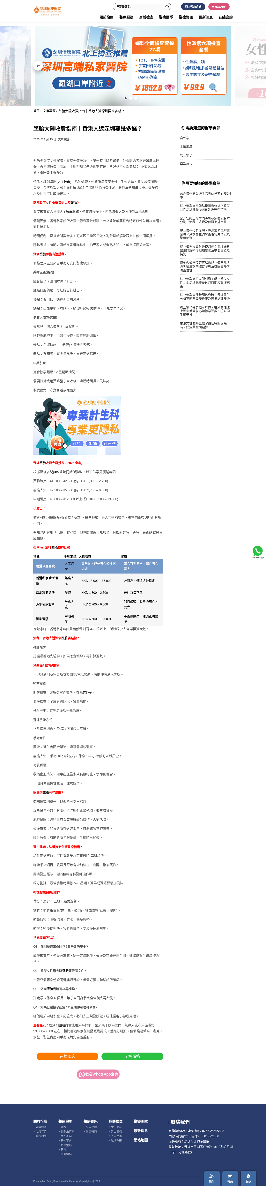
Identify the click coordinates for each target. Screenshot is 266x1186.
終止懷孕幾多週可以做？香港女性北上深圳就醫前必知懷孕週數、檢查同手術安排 (205, 311)
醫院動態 (41, 1135)
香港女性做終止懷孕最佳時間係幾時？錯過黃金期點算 (203, 325)
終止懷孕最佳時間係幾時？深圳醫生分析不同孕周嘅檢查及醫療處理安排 (205, 296)
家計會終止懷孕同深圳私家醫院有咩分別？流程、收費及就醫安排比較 (205, 220)
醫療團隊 (166, 17)
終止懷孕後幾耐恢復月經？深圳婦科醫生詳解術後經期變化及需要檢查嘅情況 (205, 250)
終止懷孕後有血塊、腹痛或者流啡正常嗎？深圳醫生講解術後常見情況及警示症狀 (205, 234)
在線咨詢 (226, 17)
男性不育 (66, 1140)
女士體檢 (116, 1127)
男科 (63, 1149)
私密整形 (66, 1145)
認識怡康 (41, 1127)
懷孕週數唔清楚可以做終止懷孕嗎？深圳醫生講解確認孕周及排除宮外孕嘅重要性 (205, 266)
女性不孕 (66, 1135)
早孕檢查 (186, 164)
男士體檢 (116, 1131)
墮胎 (74, 202)
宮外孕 (87, 692)
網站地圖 (141, 1140)
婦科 (56, 472)
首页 (36, 111)
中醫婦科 (66, 1154)
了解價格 (132, 1056)
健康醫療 (91, 1131)
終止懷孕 (186, 155)
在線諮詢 (67, 1056)
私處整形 (116, 1140)
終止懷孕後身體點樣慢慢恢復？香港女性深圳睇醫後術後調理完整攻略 (205, 207)
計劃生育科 (67, 1131)
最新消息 (206, 17)
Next (38, 66)
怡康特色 (41, 1131)
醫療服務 (65, 1121)
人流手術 (116, 1135)
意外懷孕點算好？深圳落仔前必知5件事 (206, 195)
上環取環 (186, 146)
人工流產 (64, 182)
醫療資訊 (91, 1121)
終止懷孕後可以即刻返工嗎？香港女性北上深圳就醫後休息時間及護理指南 (205, 282)
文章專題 (49, 111)
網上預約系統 (193, 6)
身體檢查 (116, 1121)
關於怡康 (40, 1121)
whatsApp (219, 6)
